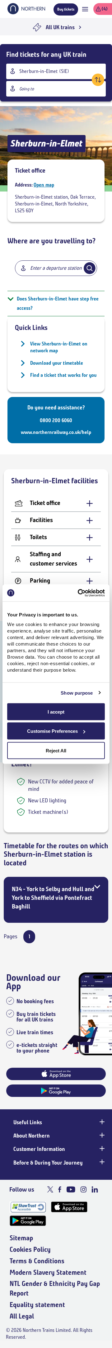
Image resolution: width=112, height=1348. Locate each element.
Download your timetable (56, 363)
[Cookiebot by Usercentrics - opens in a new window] (79, 593)
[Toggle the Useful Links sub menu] (101, 1122)
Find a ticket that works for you (63, 375)
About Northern (31, 1135)
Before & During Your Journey (48, 1162)
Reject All (56, 750)
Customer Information (39, 1149)
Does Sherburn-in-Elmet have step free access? (58, 303)
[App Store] (69, 1206)
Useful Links (27, 1122)
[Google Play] (28, 1220)
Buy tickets (65, 9)
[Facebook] (59, 1189)
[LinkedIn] (94, 1189)
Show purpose (77, 693)
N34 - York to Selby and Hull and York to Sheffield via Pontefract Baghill (53, 897)
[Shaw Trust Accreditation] (28, 1206)
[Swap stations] (98, 80)
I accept (56, 711)
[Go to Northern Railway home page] (26, 12)
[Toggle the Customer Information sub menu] (101, 1148)
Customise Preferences (52, 731)
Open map (44, 185)
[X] (50, 1189)
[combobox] (56, 71)
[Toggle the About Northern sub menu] (101, 1135)
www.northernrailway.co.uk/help (56, 432)
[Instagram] (83, 1189)
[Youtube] (70, 1189)
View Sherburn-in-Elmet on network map (58, 347)
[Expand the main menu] (85, 9)
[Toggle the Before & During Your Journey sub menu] (101, 1162)
